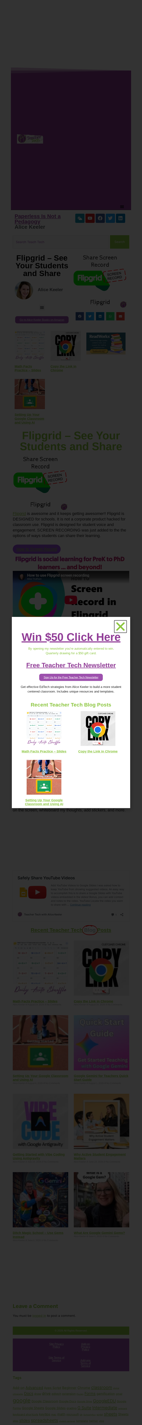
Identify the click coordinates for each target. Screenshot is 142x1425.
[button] (120, 627)
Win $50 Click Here (71, 637)
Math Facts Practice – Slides (44, 751)
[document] (71, 712)
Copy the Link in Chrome (98, 751)
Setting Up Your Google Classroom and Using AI (44, 802)
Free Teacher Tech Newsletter (71, 665)
